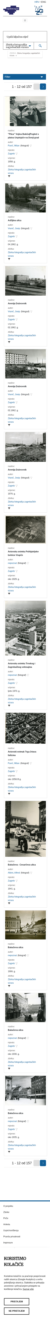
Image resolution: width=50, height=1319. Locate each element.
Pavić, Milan (13, 145)
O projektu (8, 1206)
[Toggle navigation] (25, 20)
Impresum (8, 1242)
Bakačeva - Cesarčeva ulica (22, 865)
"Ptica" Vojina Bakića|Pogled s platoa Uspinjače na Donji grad (23, 136)
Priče (5, 1218)
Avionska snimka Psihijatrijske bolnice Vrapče (23, 553)
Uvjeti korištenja (11, 1230)
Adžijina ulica (14, 220)
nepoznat (12, 563)
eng (43, 2)
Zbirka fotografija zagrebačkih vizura (22, 171)
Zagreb (11, 153)
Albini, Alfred (14, 873)
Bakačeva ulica (15, 947)
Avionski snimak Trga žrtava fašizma (22, 753)
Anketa (6, 1224)
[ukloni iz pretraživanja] (9, 176)
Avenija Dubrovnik (17, 303)
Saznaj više (28, 1289)
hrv (37, 2)
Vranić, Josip (14, 228)
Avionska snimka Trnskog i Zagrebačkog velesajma (21, 665)
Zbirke (6, 1212)
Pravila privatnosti (11, 1236)
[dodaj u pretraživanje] (30, 145)
